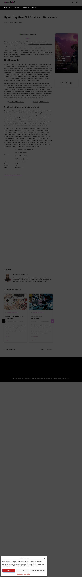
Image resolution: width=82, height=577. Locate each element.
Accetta (8, 570)
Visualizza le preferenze (38, 570)
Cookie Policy (20, 574)
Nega (22, 570)
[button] (44, 558)
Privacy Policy (27, 574)
